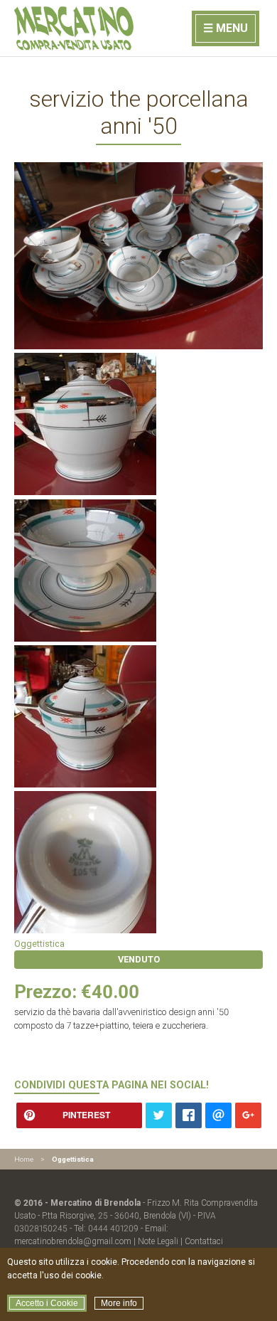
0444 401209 (113, 1229)
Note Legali (158, 1241)
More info (119, 1303)
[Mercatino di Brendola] (75, 47)
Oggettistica (39, 943)
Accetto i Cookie (47, 1303)
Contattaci (204, 1241)
